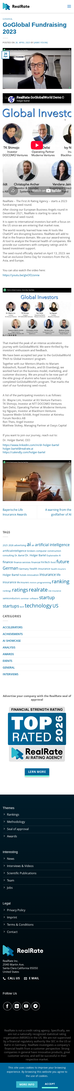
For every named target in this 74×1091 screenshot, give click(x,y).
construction (54, 550)
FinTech (45, 562)
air (33, 545)
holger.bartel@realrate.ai (18, 448)
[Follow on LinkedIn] (17, 1006)
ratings (20, 589)
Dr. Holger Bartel (35, 555)
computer (41, 550)
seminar (25, 598)
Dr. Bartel (19, 555)
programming (44, 582)
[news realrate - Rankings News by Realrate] (16, 6)
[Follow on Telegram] (35, 1006)
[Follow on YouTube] (26, 1006)
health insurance (40, 568)
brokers (31, 550)
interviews (10, 674)
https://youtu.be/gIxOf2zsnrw (21, 275)
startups (11, 606)
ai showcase (12, 640)
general (8, 19)
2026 (10, 545)
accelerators (12, 627)
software (34, 598)
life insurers (23, 582)
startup (47, 597)
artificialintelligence (14, 550)
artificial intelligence (52, 544)
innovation (33, 575)
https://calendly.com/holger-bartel (24, 452)
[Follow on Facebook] (7, 1006)
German (10, 568)
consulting (8, 555)
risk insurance (54, 591)
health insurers (58, 568)
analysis (9, 647)
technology (38, 605)
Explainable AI (54, 555)
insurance (48, 574)
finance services (22, 562)
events (7, 661)
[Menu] (69, 6)
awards (8, 654)
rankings (7, 590)
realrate (38, 589)
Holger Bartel (11, 575)
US (55, 605)
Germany (24, 568)
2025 (5, 545)
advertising (20, 545)
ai (29, 544)
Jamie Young (41, 42)
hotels (23, 575)
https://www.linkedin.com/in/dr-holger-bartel (31, 445)
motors (33, 582)
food (53, 562)
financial (35, 562)
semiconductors (11, 598)
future (62, 561)
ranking (60, 581)
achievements (13, 634)
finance (8, 562)
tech (22, 606)
